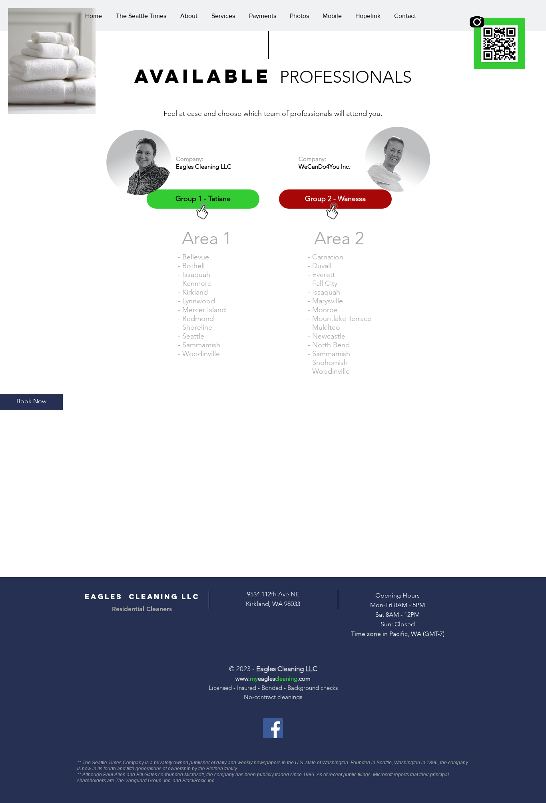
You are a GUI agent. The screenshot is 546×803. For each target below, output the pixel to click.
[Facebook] (273, 728)
